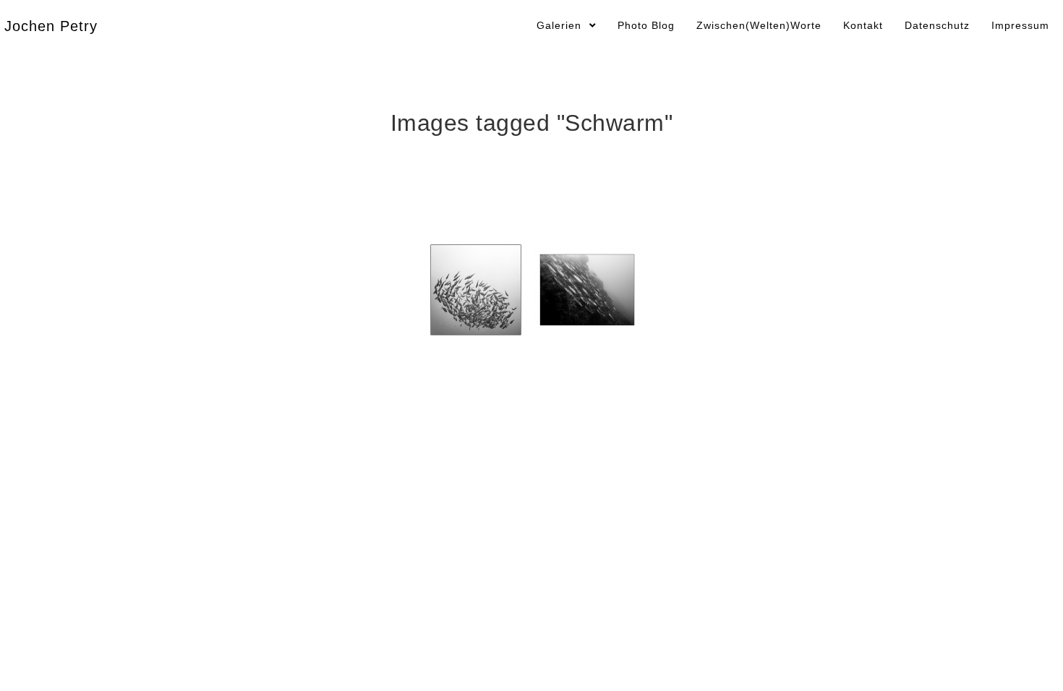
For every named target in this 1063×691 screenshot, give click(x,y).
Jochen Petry (51, 26)
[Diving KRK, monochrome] (587, 289)
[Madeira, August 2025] (476, 290)
